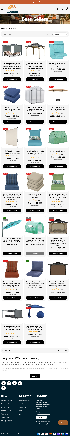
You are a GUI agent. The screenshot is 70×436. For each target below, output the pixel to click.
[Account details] (62, 9)
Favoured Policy (6, 411)
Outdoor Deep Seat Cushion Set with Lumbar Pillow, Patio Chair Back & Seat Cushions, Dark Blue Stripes (12, 196)
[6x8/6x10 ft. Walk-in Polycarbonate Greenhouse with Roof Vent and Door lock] (35, 94)
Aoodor (9, 434)
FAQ (20, 414)
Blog (20, 411)
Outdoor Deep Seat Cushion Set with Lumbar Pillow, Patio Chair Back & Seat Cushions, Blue (35, 152)
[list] (10, 34)
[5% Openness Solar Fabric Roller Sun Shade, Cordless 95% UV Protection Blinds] (12, 137)
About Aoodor (24, 404)
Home (3, 28)
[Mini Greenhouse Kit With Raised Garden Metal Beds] (58, 137)
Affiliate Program (7, 417)
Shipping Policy (6, 401)
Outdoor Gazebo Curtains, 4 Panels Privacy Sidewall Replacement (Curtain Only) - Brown (58, 284)
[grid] (4, 34)
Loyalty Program (7, 421)
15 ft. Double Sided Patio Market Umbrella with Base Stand (58, 109)
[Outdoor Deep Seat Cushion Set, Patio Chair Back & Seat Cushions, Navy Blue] (35, 269)
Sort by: (50, 34)
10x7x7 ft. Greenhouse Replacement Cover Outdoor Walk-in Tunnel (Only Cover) (35, 240)
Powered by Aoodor (19, 434)
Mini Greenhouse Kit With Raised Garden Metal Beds (58, 150)
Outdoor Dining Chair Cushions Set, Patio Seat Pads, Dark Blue (12, 109)
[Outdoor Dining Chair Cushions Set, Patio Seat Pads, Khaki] (35, 181)
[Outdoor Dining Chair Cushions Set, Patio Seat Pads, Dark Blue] (12, 94)
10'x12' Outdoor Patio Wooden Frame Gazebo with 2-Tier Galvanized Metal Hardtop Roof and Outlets (35, 65)
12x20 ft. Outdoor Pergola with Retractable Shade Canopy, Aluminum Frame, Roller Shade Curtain (12, 328)
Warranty (4, 414)
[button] (3, 8)
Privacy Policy (6, 407)
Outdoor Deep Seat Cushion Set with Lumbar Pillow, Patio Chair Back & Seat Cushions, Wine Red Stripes (12, 284)
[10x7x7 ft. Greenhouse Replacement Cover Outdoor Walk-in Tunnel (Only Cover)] (35, 226)
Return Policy (5, 404)
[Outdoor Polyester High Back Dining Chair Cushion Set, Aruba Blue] (58, 50)
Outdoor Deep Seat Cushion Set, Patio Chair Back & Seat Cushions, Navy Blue (35, 283)
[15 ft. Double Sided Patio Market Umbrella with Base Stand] (58, 94)
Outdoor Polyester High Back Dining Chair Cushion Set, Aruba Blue (58, 64)
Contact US (23, 407)
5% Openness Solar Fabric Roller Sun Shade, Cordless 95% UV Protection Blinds (12, 151)
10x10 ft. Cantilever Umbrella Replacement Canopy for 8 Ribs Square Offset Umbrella (12, 240)
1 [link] (54, 350)
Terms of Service (24, 401)
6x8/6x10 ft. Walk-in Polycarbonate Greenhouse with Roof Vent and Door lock (35, 109)
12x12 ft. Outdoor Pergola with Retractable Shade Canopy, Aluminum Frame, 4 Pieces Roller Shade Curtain (12, 65)
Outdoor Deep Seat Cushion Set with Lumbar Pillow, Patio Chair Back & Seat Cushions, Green (58, 196)
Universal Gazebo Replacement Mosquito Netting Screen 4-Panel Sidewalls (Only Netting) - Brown (58, 242)
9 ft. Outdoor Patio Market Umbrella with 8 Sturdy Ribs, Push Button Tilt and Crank (35, 327)
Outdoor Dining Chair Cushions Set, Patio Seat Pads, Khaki (35, 195)
